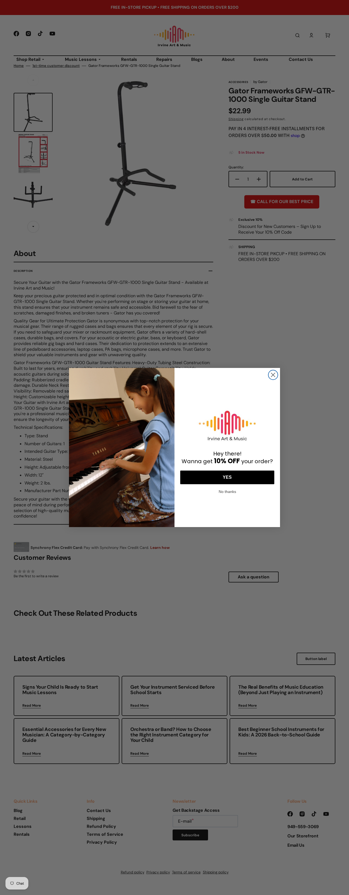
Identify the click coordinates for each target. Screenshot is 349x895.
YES (227, 477)
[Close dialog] (273, 375)
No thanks (227, 491)
